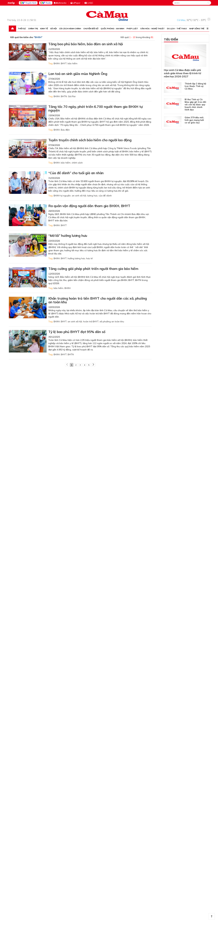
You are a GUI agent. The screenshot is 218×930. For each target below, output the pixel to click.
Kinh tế (44, 28)
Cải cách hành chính (70, 28)
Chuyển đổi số (90, 28)
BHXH (57, 63)
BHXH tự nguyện (62, 195)
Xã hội (53, 28)
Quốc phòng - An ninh (112, 28)
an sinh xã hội (79, 195)
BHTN (64, 96)
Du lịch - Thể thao (177, 28)
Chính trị (33, 28)
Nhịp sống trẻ (196, 28)
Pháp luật (132, 28)
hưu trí (89, 258)
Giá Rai (71, 96)
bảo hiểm (72, 63)
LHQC (90, 3)
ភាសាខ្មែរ (11, 3)
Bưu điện (65, 129)
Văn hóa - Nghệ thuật (152, 28)
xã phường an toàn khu (112, 321)
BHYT (64, 63)
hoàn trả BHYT (90, 321)
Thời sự (22, 28)
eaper (76, 3)
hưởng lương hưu (76, 258)
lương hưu (92, 195)
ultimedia (61, 3)
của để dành (105, 195)
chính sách (77, 162)
